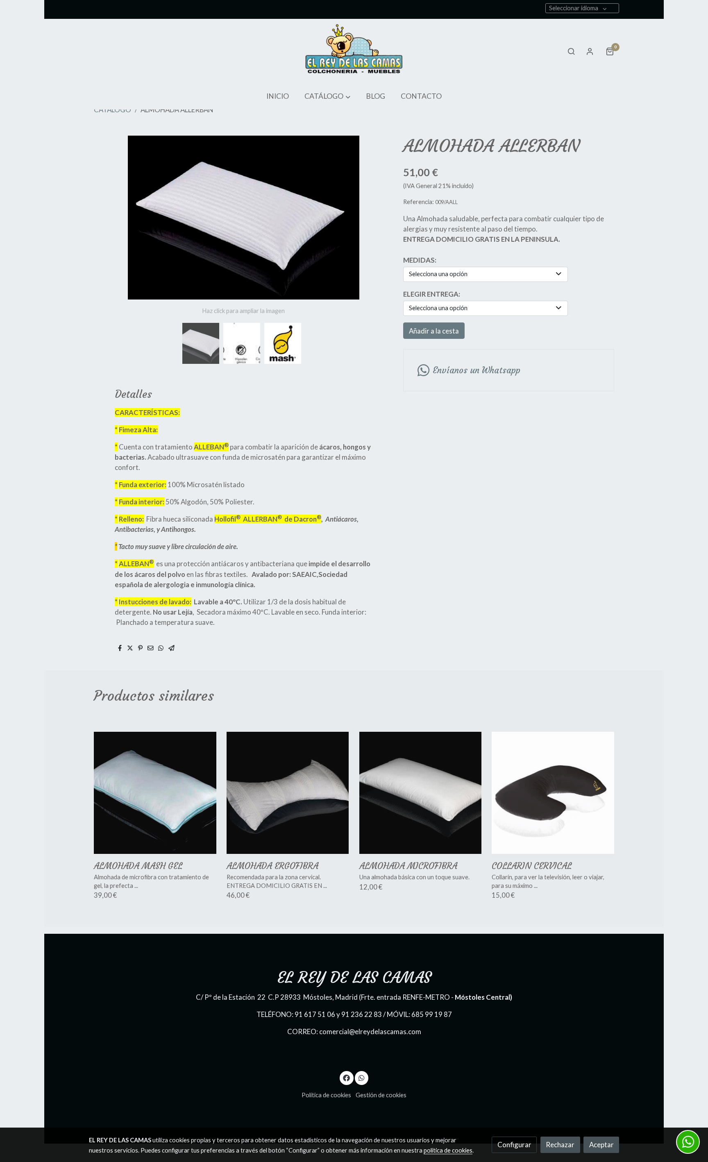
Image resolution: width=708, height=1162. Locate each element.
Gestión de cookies (381, 1095)
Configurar (514, 1144)
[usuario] (590, 51)
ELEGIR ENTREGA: (431, 294)
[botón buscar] (571, 51)
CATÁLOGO (112, 109)
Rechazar (560, 1144)
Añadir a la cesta (434, 331)
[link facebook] (347, 1077)
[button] (327, 96)
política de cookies (448, 1150)
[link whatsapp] (361, 1077)
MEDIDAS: (419, 260)
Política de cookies (326, 1095)
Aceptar (601, 1144)
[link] (354, 51)
